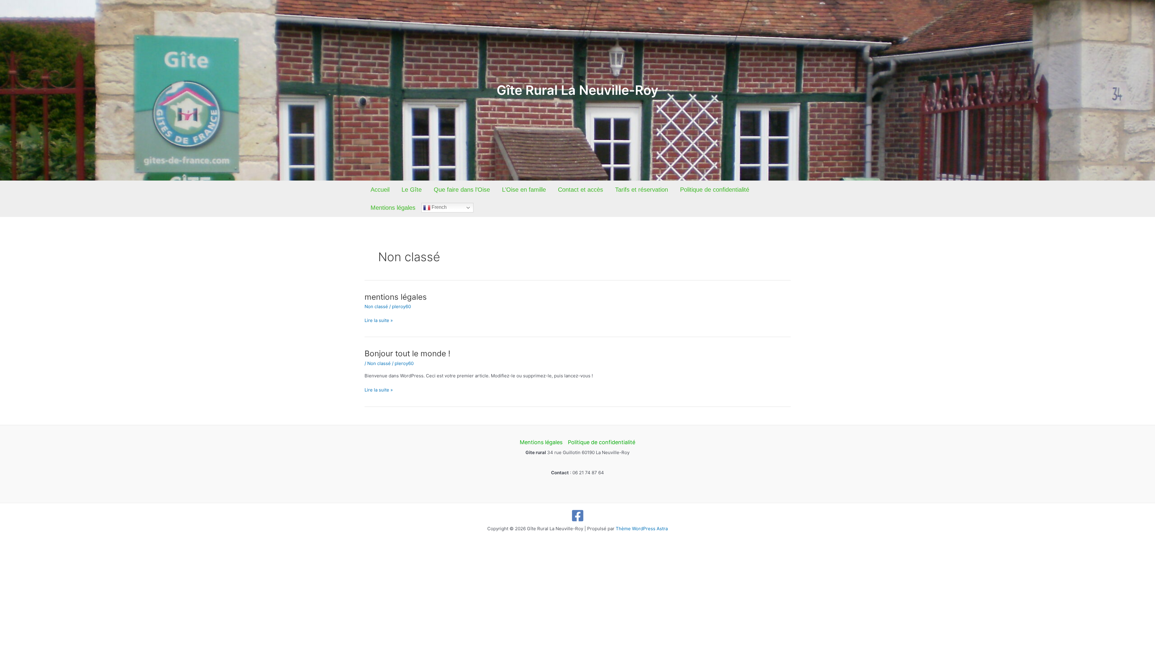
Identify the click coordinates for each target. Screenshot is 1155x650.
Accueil (380, 189)
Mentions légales (393, 207)
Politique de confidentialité (714, 189)
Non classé (376, 306)
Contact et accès (580, 189)
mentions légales (396, 297)
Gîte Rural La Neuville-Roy (577, 90)
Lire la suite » (379, 320)
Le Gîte (412, 189)
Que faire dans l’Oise (462, 189)
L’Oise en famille (524, 189)
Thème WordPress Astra (642, 528)
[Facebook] (577, 515)
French (438, 207)
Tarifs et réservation (641, 189)
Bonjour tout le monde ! (407, 353)
